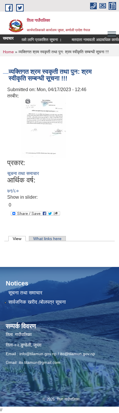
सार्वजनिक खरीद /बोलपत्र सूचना (37, 302)
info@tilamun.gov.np (38, 353)
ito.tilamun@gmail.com (39, 362)
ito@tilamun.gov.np (77, 353)
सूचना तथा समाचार (23, 173)
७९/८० (13, 190)
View (19, 238)
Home (8, 51)
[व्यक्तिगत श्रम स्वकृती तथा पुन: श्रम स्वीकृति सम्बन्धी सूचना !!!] (43, 125)
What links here (47, 238)
